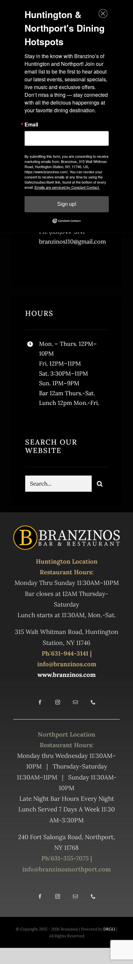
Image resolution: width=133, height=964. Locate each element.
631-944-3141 (69, 653)
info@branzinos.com (66, 664)
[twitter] (50, 262)
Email (31, 124)
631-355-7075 (70, 858)
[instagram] (68, 262)
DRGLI (109, 929)
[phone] (93, 702)
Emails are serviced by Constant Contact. (67, 187)
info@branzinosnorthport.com (66, 869)
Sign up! (66, 204)
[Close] (103, 13)
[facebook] (32, 262)
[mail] (75, 702)
